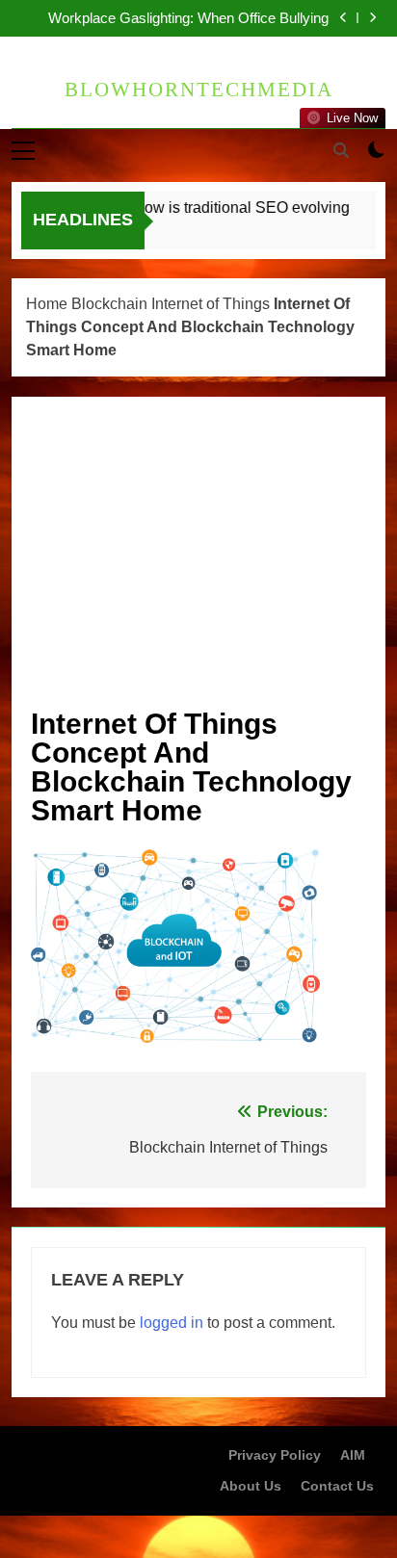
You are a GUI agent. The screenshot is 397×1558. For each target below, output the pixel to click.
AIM (352, 1455)
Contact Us (337, 1485)
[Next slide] (372, 18)
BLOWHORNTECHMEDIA (199, 89)
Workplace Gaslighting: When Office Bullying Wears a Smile (188, 18)
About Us (250, 1485)
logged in (171, 1322)
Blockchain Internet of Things (170, 304)
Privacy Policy (274, 1455)
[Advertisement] (198, 560)
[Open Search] (341, 150)
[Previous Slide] (344, 18)
